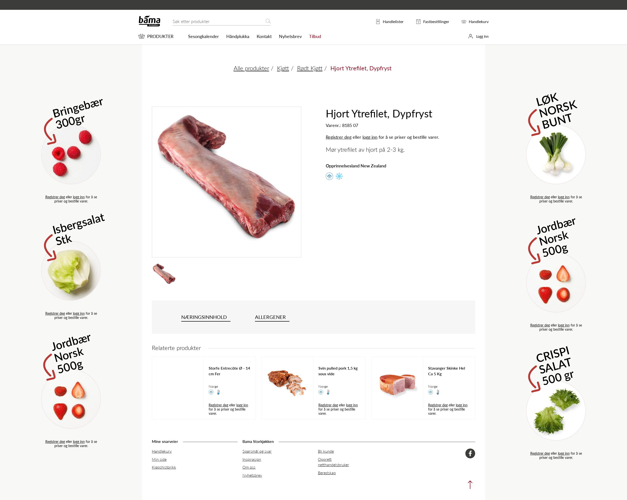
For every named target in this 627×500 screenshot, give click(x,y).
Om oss (248, 467)
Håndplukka (237, 36)
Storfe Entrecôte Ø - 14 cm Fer (229, 370)
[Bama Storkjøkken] (149, 25)
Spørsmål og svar (257, 451)
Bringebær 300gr (78, 113)
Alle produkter (251, 68)
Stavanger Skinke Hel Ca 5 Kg (446, 370)
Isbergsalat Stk (78, 229)
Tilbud (315, 36)
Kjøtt (283, 68)
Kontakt (264, 36)
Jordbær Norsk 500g (71, 352)
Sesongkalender (203, 36)
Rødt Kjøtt (310, 68)
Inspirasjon (251, 459)
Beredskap (327, 472)
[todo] (469, 486)
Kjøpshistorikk (164, 467)
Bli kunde (326, 451)
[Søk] (268, 21)
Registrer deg (55, 196)
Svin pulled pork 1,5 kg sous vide (338, 370)
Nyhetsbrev (290, 36)
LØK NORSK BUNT (557, 109)
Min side (159, 459)
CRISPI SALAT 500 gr (555, 364)
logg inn (79, 196)
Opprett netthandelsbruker (333, 461)
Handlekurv (162, 451)
